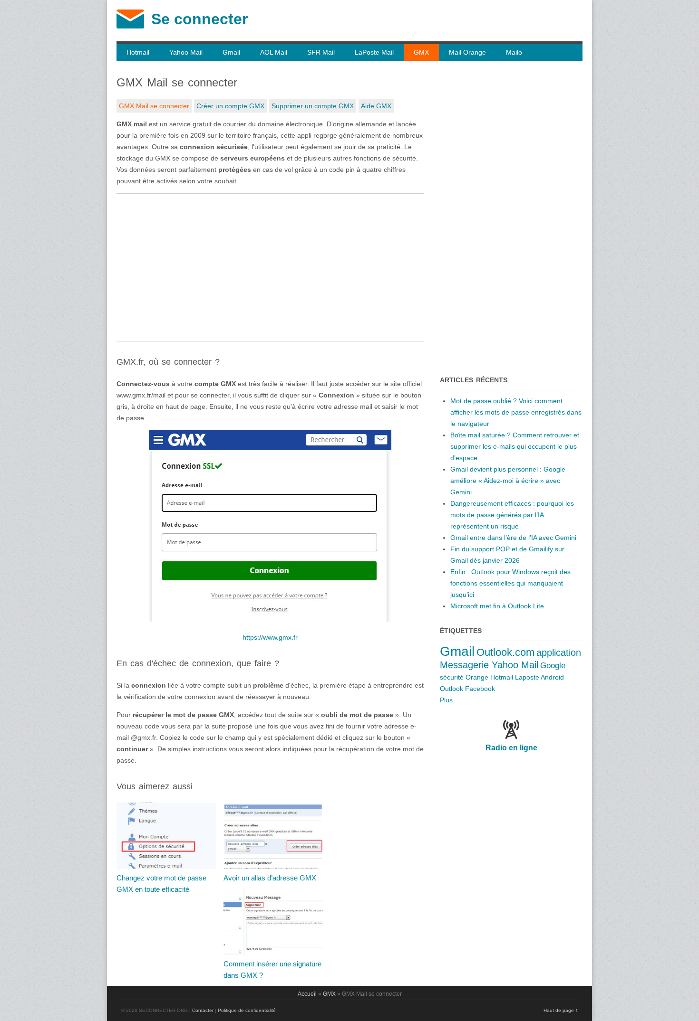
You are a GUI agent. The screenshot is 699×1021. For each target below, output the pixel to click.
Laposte (527, 677)
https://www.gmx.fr (270, 637)
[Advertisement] (270, 267)
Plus (446, 700)
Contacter (203, 1010)
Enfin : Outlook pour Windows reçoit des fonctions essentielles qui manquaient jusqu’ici (510, 583)
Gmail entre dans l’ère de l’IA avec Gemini (513, 537)
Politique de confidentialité (247, 1010)
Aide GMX (376, 106)
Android (552, 677)
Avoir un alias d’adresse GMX (269, 878)
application (558, 652)
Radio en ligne (511, 748)
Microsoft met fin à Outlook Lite (497, 606)
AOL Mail (273, 52)
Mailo (514, 52)
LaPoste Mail (374, 52)
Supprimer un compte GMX (313, 106)
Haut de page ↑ (561, 1010)
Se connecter (199, 19)
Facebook (480, 688)
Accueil (307, 994)
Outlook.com (505, 652)
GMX (421, 52)
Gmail (231, 52)
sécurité (452, 677)
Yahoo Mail (186, 52)
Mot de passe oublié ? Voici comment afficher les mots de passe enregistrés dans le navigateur (516, 412)
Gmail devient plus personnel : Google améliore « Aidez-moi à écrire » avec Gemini (507, 480)
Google (552, 665)
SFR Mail (321, 52)
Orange (477, 677)
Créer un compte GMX (230, 106)
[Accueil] (130, 26)
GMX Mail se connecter (154, 106)
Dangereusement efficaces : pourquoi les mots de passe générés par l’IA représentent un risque (512, 515)
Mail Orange (467, 52)
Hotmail (137, 52)
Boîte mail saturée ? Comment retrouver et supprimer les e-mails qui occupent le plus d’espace (514, 446)
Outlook (451, 688)
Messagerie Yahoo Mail (489, 665)
